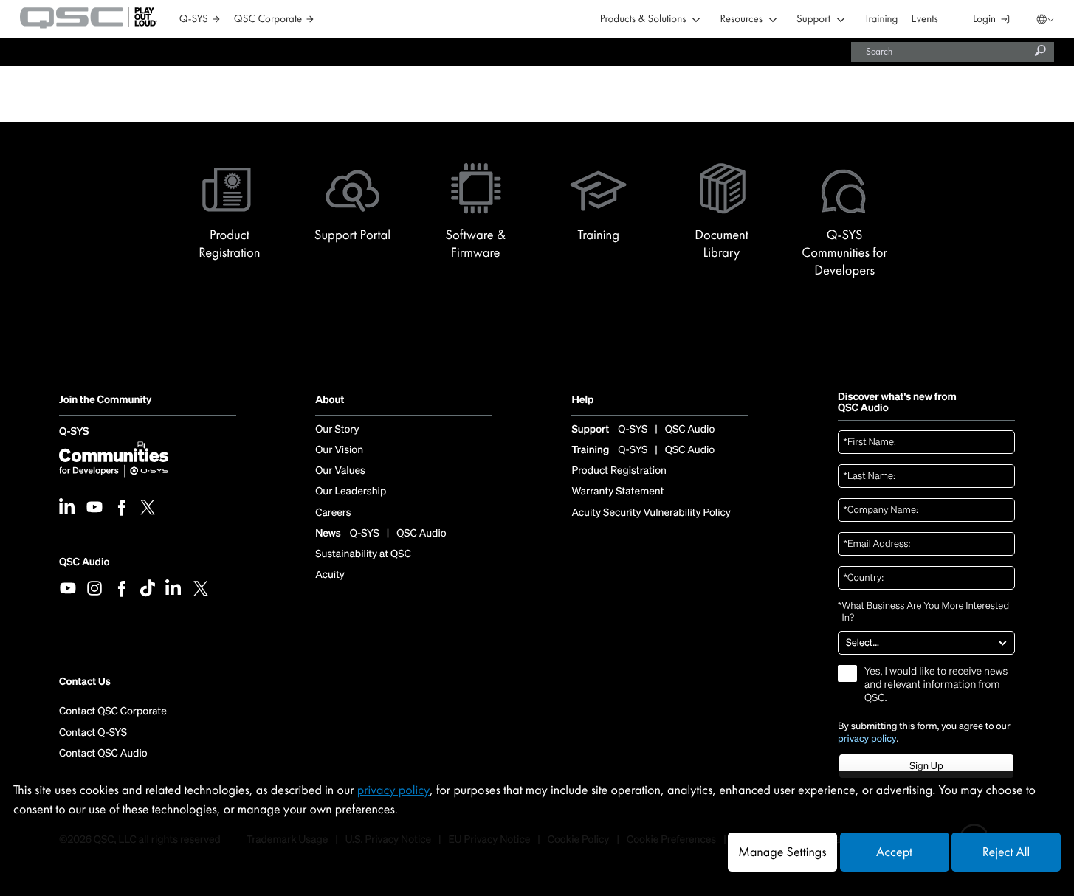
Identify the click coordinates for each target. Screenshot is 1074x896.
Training (881, 19)
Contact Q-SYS (93, 733)
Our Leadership (350, 491)
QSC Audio (84, 562)
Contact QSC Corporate (113, 711)
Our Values (340, 471)
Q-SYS (74, 432)
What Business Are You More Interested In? (923, 612)
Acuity (330, 575)
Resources (741, 19)
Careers (333, 513)
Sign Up (926, 765)
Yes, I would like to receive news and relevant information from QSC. (936, 685)
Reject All (1006, 852)
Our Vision (339, 450)
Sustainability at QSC (363, 554)
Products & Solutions (643, 19)
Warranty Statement (617, 491)
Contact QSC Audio (103, 753)
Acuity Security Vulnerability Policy (651, 513)
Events (925, 19)
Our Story (337, 429)
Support (813, 19)
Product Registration (619, 471)
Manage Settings (782, 852)
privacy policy (867, 739)
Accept (894, 852)
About (329, 400)
